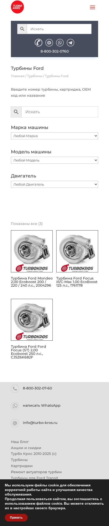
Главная (18, 76)
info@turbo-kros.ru (40, 422)
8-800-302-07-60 (37, 388)
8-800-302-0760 (55, 51)
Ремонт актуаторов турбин (36, 472)
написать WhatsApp (42, 405)
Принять (16, 518)
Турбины (34, 76)
